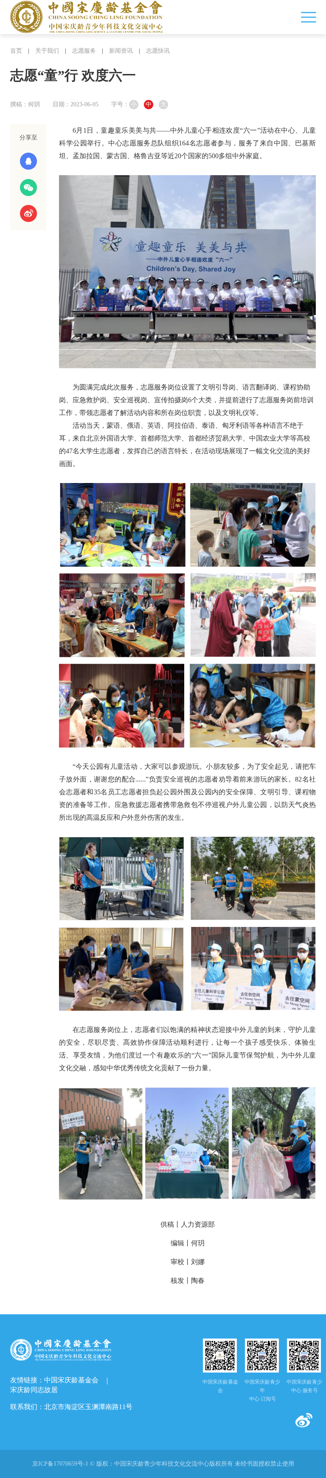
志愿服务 (84, 51)
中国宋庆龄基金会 (71, 1380)
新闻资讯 (121, 51)
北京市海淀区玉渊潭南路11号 (88, 1406)
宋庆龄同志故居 (34, 1389)
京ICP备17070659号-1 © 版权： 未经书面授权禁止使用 (163, 1464)
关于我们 (47, 51)
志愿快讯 (158, 51)
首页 (16, 51)
